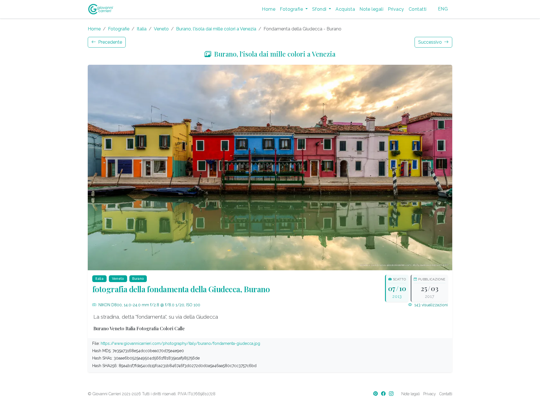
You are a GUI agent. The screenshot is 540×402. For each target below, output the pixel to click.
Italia (142, 29)
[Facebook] (384, 393)
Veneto (161, 29)
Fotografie (118, 29)
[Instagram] (392, 393)
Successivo (430, 42)
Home (268, 9)
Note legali (371, 9)
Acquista (345, 9)
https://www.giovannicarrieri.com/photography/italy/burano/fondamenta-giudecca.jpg (180, 343)
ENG (443, 9)
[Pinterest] (376, 393)
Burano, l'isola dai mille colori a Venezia (216, 29)
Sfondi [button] (320, 9)
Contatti (418, 9)
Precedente (109, 42)
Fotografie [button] (292, 9)
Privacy (396, 9)
